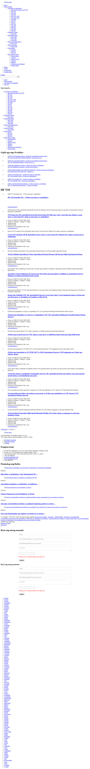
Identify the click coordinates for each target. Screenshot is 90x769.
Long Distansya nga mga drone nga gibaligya (13, 518)
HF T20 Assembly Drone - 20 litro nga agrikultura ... (22, 176)
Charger (13, 57)
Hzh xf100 (14, 46)
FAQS (6, 69)
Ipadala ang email (5, 523)
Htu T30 (13, 26)
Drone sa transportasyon (14, 41)
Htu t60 (13, 30)
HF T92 (13, 24)
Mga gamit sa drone (13, 54)
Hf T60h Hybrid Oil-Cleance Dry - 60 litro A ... (21, 171)
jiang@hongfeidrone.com (11, 457)
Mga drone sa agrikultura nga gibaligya (37, 518)
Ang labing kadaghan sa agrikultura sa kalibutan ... (19, 484)
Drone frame (11, 48)
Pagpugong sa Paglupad (18, 64)
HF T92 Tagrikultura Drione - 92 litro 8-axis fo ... (21, 162)
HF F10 (13, 49)
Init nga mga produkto (41, 517)
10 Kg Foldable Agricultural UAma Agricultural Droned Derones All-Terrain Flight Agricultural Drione (45, 254)
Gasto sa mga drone (71, 518)
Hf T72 (13, 22)
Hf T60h (13, 19)
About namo (7, 70)
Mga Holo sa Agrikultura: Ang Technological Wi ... (19, 474)
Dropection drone (12, 35)
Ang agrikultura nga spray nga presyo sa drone (27, 520)
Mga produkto (8, 7)
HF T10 (13, 11)
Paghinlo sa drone (13, 32)
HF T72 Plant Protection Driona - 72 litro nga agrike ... (23, 185)
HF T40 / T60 (15, 18)
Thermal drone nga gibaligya (57, 518)
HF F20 (13, 51)
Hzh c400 (14, 37)
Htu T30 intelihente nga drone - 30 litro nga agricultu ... (23, 167)
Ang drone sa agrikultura (15, 8)
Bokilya (13, 62)
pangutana (10, 207)
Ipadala (22, 560)
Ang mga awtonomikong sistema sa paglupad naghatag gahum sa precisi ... (28, 504)
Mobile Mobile (59, 517)
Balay (5, 5)
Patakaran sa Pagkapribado (71, 517)
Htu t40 (13, 27)
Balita (5, 67)
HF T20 (13, 13)
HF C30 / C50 (15, 16)
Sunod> (6, 429)
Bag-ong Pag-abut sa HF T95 (19, 10)
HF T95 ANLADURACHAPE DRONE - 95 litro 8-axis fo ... (25, 158)
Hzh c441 (14, 38)
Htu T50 (13, 29)
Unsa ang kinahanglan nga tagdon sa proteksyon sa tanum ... (23, 514)
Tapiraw (13, 61)
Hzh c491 (14, 40)
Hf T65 (13, 21)
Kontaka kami (8, 72)
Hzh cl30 (13, 34)
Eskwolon (51, 517)
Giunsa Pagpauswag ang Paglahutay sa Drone (17, 494)
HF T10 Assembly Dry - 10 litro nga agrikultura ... (22, 181)
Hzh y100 (14, 43)
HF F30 (13, 53)
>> (8, 429)
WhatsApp (4, 525)
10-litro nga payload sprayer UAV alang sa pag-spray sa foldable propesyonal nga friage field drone (44, 334)
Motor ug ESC (15, 59)
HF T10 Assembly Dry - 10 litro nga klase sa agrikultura (28, 197)
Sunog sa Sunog (12, 45)
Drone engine (15, 65)
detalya (15, 207)
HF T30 (13, 14)
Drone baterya (15, 56)
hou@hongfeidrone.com (11, 458)
